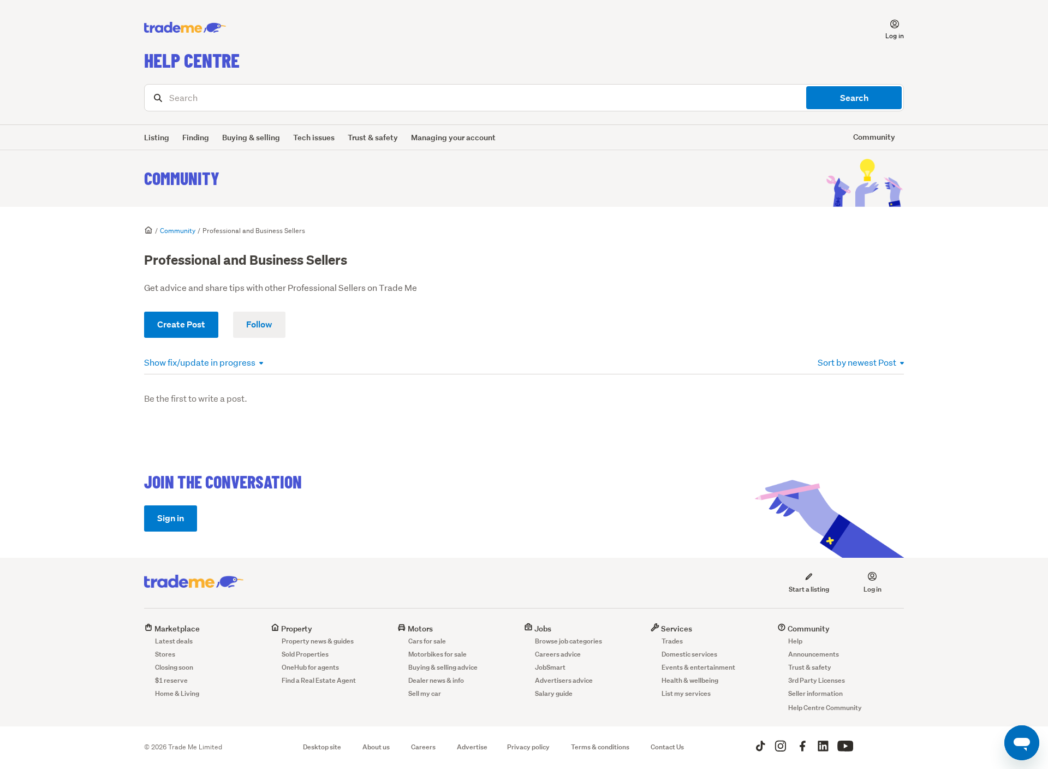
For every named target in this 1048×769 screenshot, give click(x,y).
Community (181, 178)
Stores (165, 654)
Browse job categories (568, 641)
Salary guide (554, 693)
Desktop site (322, 747)
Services (675, 628)
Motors (419, 628)
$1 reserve (171, 680)
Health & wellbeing (690, 680)
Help (795, 641)
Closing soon (174, 667)
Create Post (181, 324)
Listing (156, 137)
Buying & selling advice (443, 667)
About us (376, 747)
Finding (195, 137)
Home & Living (177, 693)
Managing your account (453, 137)
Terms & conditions (600, 747)
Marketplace (176, 628)
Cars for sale (427, 641)
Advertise (472, 747)
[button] (888, 27)
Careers (423, 747)
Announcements (813, 654)
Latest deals (174, 641)
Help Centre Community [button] (825, 707)
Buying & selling (251, 137)
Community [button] (874, 137)
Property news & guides (318, 641)
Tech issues (314, 137)
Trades (672, 641)
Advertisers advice (564, 680)
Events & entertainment (698, 667)
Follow (259, 324)
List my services (686, 693)
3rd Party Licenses (816, 680)
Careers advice (558, 654)
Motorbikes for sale (437, 654)
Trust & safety (373, 137)
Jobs (542, 628)
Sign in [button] (170, 518)
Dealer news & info (436, 680)
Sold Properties (305, 654)
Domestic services (689, 654)
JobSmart (550, 667)
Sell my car (424, 693)
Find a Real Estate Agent (319, 680)
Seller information (815, 693)
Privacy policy (528, 747)
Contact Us (667, 747)
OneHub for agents (310, 667)
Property (295, 628)
